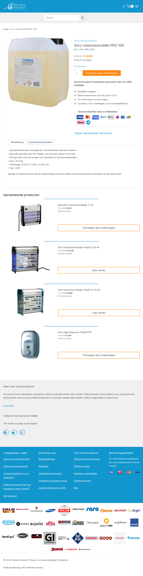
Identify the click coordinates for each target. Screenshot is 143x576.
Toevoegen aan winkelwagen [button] (98, 228)
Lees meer (8, 405)
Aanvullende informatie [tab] (40, 142)
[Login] (124, 6)
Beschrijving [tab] (17, 142)
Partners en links (82, 466)
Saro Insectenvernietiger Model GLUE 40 (78, 247)
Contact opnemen (82, 480)
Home (6, 29)
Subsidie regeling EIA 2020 (52, 487)
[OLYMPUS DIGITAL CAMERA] (38, 72)
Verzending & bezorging (50, 473)
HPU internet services (32, 567)
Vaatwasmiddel (85, 40)
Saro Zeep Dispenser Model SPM (74, 332)
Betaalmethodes (47, 459)
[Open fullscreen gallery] (66, 104)
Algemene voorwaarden (85, 473)
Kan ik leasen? (10, 496)
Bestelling (43, 466)
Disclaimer (63, 560)
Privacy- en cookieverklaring (42, 560)
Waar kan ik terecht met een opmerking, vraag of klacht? (17, 486)
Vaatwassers (105, 133)
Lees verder (99, 270)
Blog (76, 487)
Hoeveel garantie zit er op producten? (15, 475)
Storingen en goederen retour (53, 480)
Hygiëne (78, 133)
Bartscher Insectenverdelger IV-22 (75, 205)
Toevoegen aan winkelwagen (101, 73)
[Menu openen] (137, 6)
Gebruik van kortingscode (15, 466)
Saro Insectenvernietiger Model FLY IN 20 (79, 289)
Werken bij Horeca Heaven (87, 459)
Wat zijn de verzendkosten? (16, 459)
